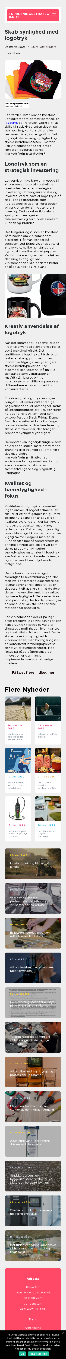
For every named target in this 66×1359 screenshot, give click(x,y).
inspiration (12, 53)
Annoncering (33, 1327)
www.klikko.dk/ (36, 1308)
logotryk (11, 122)
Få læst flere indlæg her (33, 672)
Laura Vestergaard (43, 47)
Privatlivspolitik (38, 1354)
